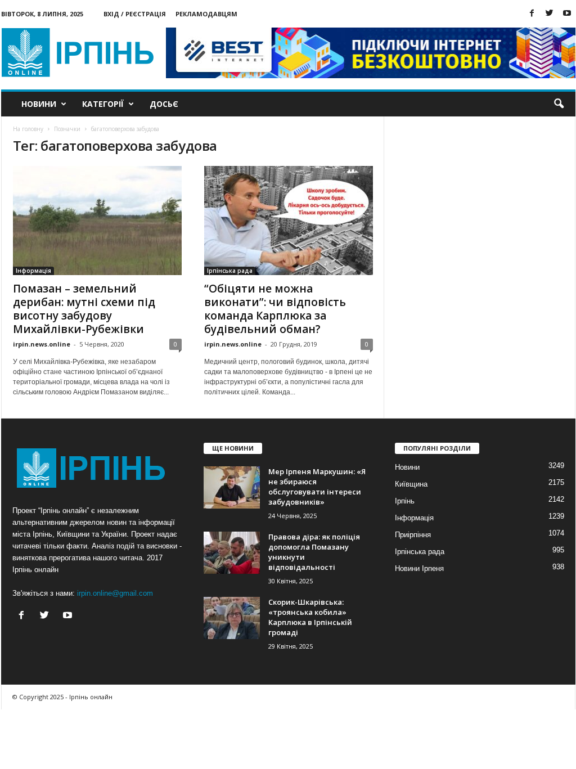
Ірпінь (405, 501)
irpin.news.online (41, 344)
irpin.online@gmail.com (115, 593)
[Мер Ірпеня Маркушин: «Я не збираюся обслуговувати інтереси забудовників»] (232, 487)
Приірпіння (413, 534)
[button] (558, 104)
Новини (38, 103)
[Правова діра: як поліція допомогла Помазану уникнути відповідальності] (232, 553)
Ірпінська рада (230, 271)
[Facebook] (532, 14)
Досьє (164, 103)
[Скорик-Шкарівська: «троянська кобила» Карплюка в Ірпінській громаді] (232, 618)
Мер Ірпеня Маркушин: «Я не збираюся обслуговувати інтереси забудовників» (317, 486)
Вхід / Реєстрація (135, 14)
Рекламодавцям (206, 14)
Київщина (411, 484)
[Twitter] (549, 14)
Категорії (103, 103)
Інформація (33, 271)
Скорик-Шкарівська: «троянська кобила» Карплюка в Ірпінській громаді (310, 617)
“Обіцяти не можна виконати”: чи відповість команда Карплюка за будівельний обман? (275, 308)
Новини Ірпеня (419, 568)
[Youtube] (567, 14)
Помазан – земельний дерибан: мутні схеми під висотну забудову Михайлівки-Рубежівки (84, 308)
